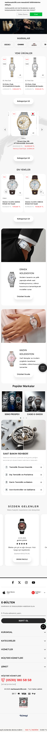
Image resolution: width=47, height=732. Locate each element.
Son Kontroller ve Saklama (20, 489)
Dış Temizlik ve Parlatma (19, 474)
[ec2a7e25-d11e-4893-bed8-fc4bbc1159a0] (23, 703)
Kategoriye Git (23, 101)
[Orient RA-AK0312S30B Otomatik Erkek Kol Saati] (23, 123)
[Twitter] (19, 582)
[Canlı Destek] (43, 627)
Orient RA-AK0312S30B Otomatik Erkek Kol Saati (23, 142)
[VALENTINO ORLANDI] (23, 25)
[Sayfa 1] (20, 418)
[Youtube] (33, 582)
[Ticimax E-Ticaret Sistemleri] (23, 716)
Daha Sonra (22, 14)
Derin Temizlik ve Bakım (19, 482)
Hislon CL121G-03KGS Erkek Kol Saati (34, 203)
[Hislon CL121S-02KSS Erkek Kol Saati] (12, 185)
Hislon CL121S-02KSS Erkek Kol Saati (11, 203)
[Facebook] (13, 582)
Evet (36, 14)
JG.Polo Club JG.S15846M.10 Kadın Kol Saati (34, 85)
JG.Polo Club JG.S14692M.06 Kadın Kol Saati (12, 85)
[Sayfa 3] (26, 418)
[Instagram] (26, 582)
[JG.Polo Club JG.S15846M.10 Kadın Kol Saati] (35, 67)
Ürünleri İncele (23, 296)
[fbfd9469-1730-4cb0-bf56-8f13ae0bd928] (23, 694)
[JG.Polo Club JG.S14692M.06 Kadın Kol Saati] (12, 67)
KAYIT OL (23, 621)
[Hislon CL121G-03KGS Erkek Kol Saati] (35, 185)
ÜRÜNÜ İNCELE (20, 559)
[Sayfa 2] (23, 418)
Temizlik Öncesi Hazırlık (19, 467)
